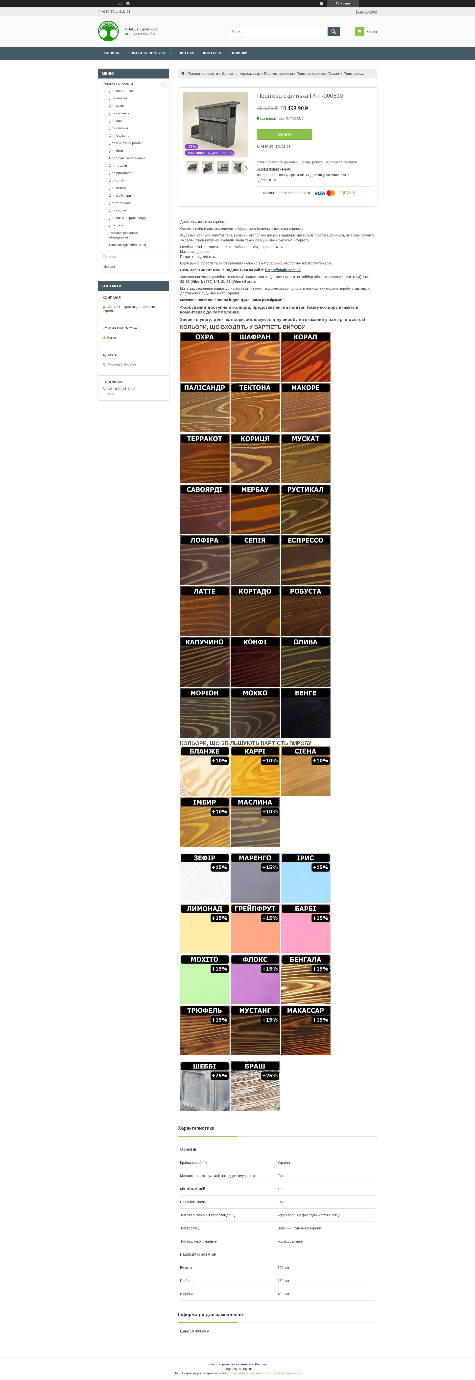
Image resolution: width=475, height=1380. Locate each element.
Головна (110, 53)
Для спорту (118, 210)
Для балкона (119, 135)
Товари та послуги (146, 53)
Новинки (239, 53)
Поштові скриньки (278, 74)
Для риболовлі (120, 173)
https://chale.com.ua (283, 270)
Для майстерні (120, 195)
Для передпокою (122, 91)
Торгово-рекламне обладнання (123, 235)
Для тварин (118, 165)
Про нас (186, 53)
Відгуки (109, 267)
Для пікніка (117, 188)
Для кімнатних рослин (126, 143)
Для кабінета (119, 113)
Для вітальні (118, 98)
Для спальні (118, 128)
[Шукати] (334, 31)
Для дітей (116, 180)
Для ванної (117, 121)
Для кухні (116, 105)
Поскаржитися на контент (246, 1373)
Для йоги (116, 151)
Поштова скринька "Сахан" (318, 74)
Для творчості (120, 203)
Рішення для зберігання (127, 245)
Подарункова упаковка (127, 158)
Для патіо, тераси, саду (241, 74)
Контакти (212, 53)
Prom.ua (261, 1364)
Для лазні (116, 225)
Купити (285, 134)
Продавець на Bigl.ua (237, 1369)
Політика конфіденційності (285, 1373)
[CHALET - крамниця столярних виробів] (108, 40)
